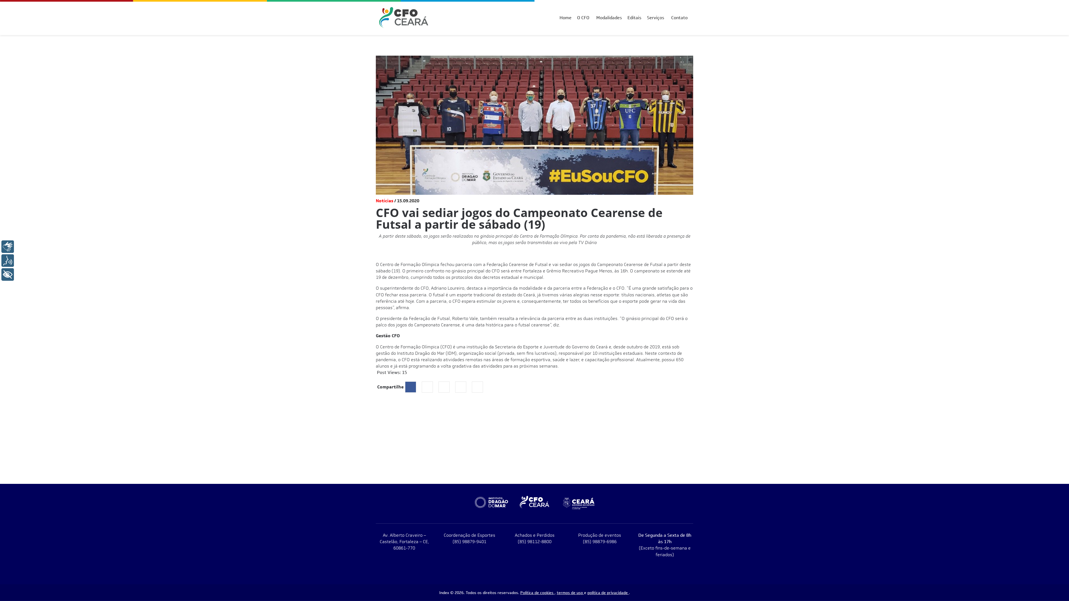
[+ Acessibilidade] (7, 274)
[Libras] (7, 246)
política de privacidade (608, 592)
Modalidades (609, 18)
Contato (679, 18)
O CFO (583, 18)
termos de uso (570, 592)
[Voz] (7, 260)
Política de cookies (537, 592)
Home (566, 18)
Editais (634, 18)
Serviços (655, 18)
